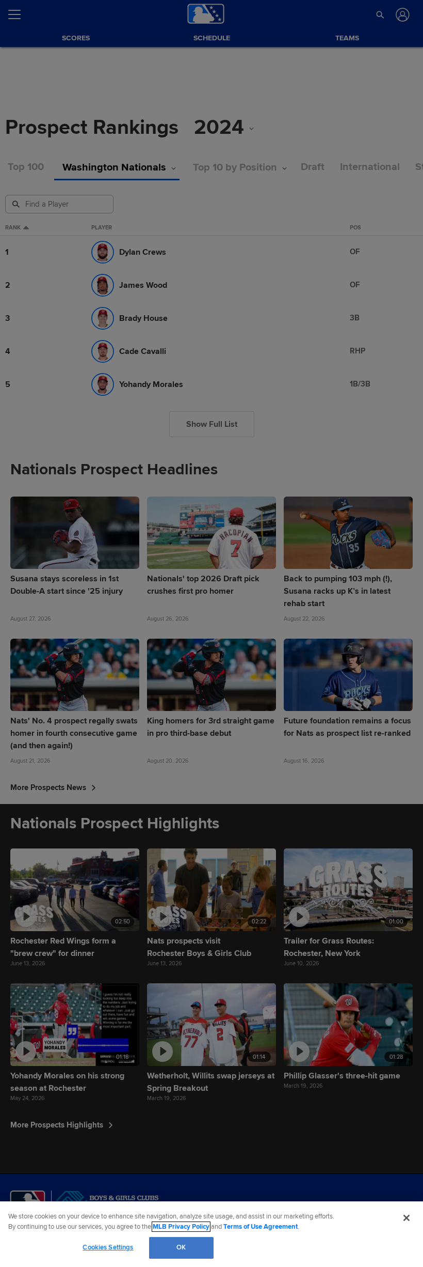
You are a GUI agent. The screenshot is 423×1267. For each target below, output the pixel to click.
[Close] (406, 1218)
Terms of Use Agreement (260, 1227)
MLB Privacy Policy (181, 1227)
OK (181, 1247)
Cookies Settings (108, 1247)
